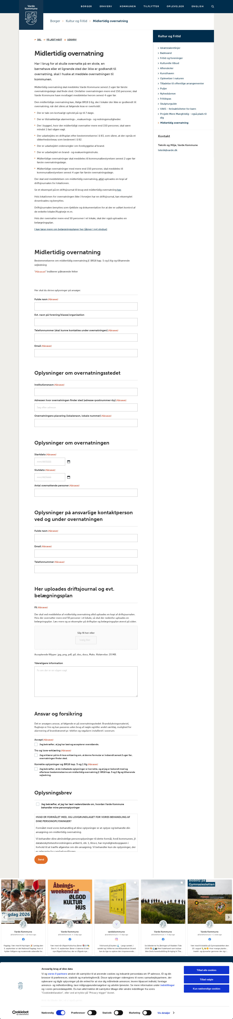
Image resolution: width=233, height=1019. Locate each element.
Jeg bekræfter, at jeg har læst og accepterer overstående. (69, 744)
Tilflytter (151, 6)
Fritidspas (165, 98)
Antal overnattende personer (56, 485)
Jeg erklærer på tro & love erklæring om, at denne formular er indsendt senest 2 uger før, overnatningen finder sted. (86, 757)
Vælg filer (84, 640)
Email (43, 345)
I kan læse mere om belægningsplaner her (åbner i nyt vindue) (70, 229)
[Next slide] (228, 917)
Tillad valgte (206, 979)
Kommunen (128, 6)
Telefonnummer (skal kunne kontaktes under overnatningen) (76, 330)
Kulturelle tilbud (169, 63)
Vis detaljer (164, 1012)
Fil (41, 607)
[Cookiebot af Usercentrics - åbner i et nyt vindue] (20, 1012)
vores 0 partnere (57, 973)
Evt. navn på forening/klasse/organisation (59, 314)
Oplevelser (175, 6)
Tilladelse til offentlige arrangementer (182, 83)
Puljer (163, 88)
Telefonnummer (49, 561)
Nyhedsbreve (168, 93)
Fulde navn (46, 299)
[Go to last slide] (4, 917)
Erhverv (106, 6)
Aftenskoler (166, 68)
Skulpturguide (168, 103)
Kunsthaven (167, 73)
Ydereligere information (48, 663)
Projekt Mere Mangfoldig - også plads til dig (183, 115)
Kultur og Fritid (76, 21)
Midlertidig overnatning (110, 21)
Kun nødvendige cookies (206, 988)
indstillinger (167, 985)
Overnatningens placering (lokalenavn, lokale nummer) (72, 415)
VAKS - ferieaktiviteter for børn (178, 108)
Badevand (166, 53)
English (198, 6)
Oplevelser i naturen (172, 78)
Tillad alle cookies (206, 970)
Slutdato (44, 469)
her (119, 189)
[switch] (92, 1012)
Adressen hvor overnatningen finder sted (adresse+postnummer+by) (80, 400)
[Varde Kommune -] (31, 15)
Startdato (45, 454)
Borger (86, 6)
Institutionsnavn (49, 384)
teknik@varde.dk (167, 150)
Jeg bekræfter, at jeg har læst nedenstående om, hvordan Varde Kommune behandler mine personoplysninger (82, 806)
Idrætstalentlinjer (170, 47)
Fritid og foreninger (171, 58)
